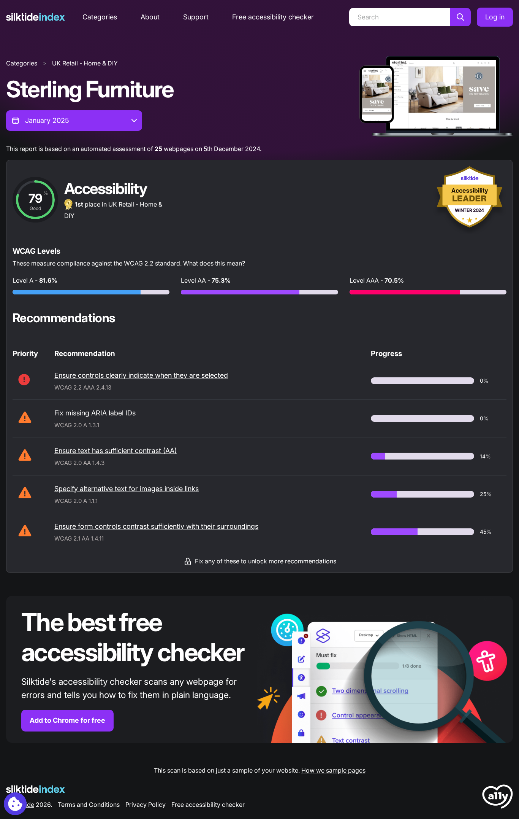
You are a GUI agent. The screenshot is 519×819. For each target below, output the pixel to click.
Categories (99, 17)
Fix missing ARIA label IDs (95, 413)
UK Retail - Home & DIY (85, 63)
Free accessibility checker (273, 17)
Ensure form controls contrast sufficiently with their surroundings (156, 526)
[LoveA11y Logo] (497, 797)
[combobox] (74, 120)
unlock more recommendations (292, 561)
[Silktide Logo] (35, 789)
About (150, 17)
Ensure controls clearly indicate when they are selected (141, 375)
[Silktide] (35, 17)
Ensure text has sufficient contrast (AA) (115, 451)
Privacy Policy (145, 804)
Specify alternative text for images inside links (126, 489)
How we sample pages (333, 770)
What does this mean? (214, 263)
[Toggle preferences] (15, 803)
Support (196, 17)
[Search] (460, 17)
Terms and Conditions (89, 804)
